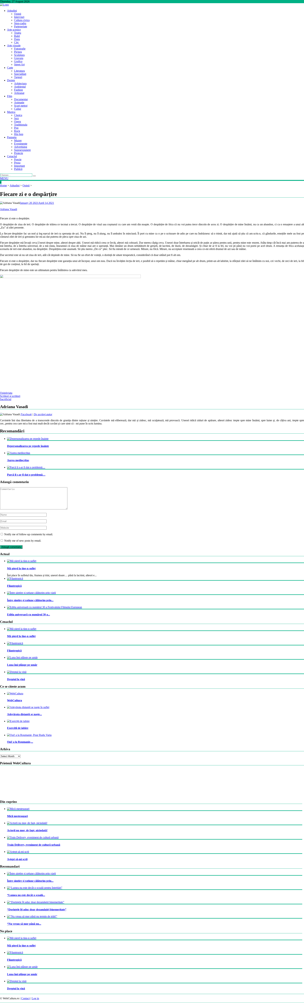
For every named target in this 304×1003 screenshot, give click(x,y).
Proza (17, 162)
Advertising (20, 146)
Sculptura (19, 54)
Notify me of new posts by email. (22, 540)
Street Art (19, 64)
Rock (17, 130)
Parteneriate (20, 26)
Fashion (18, 89)
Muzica (11, 111)
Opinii (17, 13)
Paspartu (12, 137)
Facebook (26, 414)
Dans (17, 39)
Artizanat (19, 92)
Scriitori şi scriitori (10, 396)
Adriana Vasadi (8, 209)
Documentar (21, 99)
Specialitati (20, 73)
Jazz (16, 118)
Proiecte (18, 153)
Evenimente (20, 143)
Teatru (17, 32)
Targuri (18, 77)
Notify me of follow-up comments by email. (28, 534)
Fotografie (20, 48)
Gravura (18, 58)
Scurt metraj (20, 105)
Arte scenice (14, 29)
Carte (10, 67)
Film (9, 96)
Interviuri (19, 16)
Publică (18, 168)
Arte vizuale (14, 45)
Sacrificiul (5, 399)
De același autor (43, 414)
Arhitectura (20, 83)
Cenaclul (12, 156)
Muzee (18, 140)
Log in (35, 998)
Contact (25, 998)
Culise (17, 108)
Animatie (19, 102)
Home (3, 185)
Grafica (18, 61)
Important (19, 165)
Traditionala (20, 124)
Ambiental (20, 86)
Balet (17, 35)
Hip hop (18, 134)
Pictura (18, 51)
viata (9, 392)
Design (11, 80)
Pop (16, 127)
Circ (16, 42)
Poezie (17, 159)
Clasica (18, 115)
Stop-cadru (20, 23)
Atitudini (12, 10)
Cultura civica (22, 20)
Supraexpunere (22, 149)
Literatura (19, 70)
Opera (17, 121)
